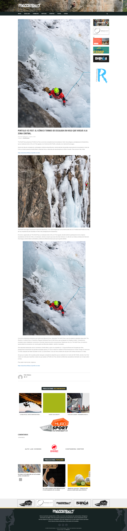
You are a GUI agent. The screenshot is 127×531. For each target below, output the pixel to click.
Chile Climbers (27, 375)
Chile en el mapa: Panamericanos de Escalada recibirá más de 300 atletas (78, 414)
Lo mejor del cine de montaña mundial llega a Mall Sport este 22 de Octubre (30, 414)
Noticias (44, 13)
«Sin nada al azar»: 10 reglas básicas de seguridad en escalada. (78, 489)
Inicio (19, 13)
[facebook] (59, 525)
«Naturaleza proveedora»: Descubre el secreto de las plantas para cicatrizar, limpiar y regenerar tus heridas (29, 490)
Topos (59, 13)
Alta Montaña (26, 138)
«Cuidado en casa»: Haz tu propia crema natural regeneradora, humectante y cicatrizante (52, 490)
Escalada (27, 13)
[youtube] (66, 525)
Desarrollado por (63, 529)
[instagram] (63, 525)
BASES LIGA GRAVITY (54, 414)
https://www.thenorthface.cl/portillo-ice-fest (29, 153)
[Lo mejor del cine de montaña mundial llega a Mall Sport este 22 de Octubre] (30, 403)
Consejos (36, 13)
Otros (66, 13)
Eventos (51, 13)
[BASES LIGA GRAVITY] (54, 403)
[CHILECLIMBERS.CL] (29, 6)
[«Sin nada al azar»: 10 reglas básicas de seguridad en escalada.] (79, 475)
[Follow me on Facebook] (26, 377)
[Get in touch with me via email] (24, 377)
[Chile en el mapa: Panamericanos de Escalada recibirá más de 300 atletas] (78, 403)
